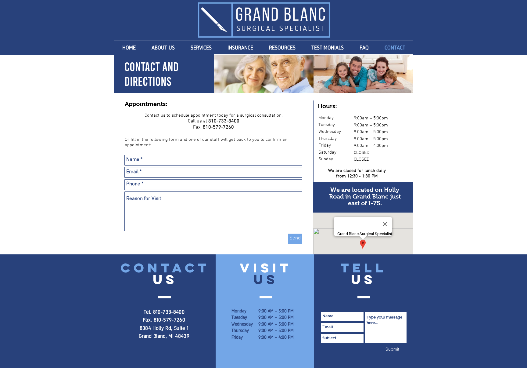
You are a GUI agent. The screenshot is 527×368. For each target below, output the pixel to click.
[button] (163, 47)
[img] (264, 74)
